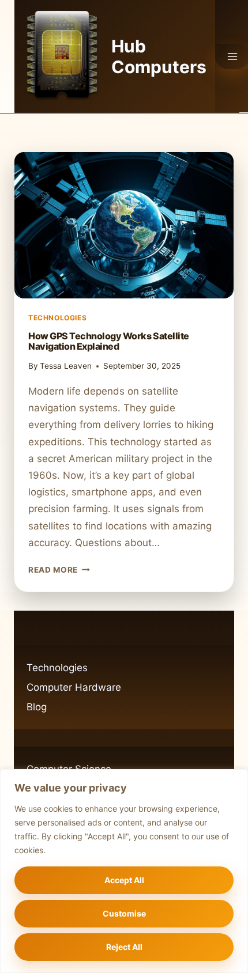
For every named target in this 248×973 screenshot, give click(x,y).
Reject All (124, 947)
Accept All (124, 880)
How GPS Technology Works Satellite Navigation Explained (108, 341)
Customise (124, 913)
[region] (124, 871)
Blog (37, 707)
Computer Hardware (74, 687)
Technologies (57, 317)
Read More (59, 569)
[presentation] (124, 225)
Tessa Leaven (66, 365)
